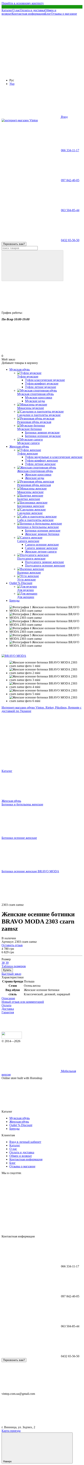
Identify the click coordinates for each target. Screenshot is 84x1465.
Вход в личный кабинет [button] (25, 1141)
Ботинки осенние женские (42, 530)
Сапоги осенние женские (42, 544)
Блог (48, 13)
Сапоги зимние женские (41, 548)
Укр (11, 83)
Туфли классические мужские (45, 380)
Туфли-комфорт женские (41, 460)
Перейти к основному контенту (23, 3)
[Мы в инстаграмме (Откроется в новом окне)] (31, 73)
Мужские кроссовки (38, 397)
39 (7, 962)
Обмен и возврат (20, 1155)
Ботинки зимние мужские (42, 432)
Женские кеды (34, 478)
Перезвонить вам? (14, 244)
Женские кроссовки (38, 474)
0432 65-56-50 (70, 240)
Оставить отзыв (12, 945)
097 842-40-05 (70, 180)
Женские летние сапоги (41, 551)
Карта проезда (11, 1430)
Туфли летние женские (40, 464)
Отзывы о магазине (64, 13)
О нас (16, 10)
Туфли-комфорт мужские (41, 383)
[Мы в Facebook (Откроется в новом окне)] (31, 43)
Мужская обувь (19, 369)
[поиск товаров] (32, 265)
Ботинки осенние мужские (43, 436)
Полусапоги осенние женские (45, 565)
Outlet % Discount (20, 583)
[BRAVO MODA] (14, 655)
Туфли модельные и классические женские (53, 457)
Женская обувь (19, 446)
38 (3, 962)
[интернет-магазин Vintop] (12, 1037)
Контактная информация (28, 13)
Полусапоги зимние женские (44, 562)
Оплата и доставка (32, 10)
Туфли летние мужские (40, 387)
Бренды (14, 600)
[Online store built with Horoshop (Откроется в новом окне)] (31, 1108)
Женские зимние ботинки (42, 534)
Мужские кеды (35, 401)
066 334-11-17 (70, 150)
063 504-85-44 (70, 210)
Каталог (7, 10)
